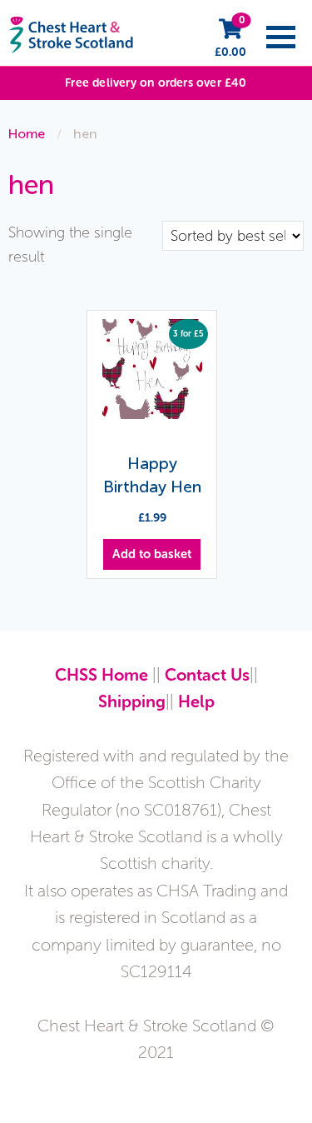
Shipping (132, 701)
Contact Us (207, 675)
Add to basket (151, 554)
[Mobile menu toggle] (280, 37)
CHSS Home (101, 675)
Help (196, 701)
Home (26, 134)
